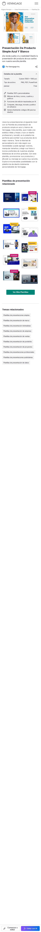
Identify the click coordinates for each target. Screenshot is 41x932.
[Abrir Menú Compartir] (36, 66)
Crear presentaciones (22, 9)
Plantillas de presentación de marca (16, 320)
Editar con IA (32, 928)
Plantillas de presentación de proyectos (17, 347)
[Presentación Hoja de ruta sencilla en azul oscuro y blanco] (30, 197)
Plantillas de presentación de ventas (16, 336)
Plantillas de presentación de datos (16, 363)
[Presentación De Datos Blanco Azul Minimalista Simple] (11, 228)
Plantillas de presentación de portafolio (17, 341)
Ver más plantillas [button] (20, 292)
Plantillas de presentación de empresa (17, 331)
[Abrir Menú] (36, 3)
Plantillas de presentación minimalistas (17, 326)
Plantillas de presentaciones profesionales (18, 352)
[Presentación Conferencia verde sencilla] (30, 279)
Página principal (6, 9)
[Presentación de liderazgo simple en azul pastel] (11, 275)
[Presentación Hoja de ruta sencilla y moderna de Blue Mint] (11, 213)
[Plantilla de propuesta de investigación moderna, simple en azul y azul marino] (11, 197)
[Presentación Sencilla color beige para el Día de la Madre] (30, 263)
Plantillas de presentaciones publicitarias (18, 357)
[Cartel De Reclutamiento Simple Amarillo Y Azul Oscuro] (30, 232)
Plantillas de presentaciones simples (16, 315)
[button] (10, 928)
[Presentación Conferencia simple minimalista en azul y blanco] (11, 260)
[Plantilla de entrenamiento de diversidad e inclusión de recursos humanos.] (11, 244)
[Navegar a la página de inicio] (12, 3)
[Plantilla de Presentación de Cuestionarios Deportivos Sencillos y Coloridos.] (30, 247)
